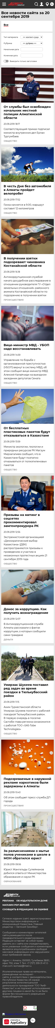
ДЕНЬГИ (8, 639)
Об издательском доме (32, 900)
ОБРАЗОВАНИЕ (12, 881)
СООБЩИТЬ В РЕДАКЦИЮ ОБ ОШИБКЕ (25, 909)
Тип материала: (11, 37)
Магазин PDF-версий (15, 905)
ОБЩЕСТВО (10, 141)
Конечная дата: (11, 55)
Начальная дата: (11, 49)
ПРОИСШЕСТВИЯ (14, 300)
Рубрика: (8, 43)
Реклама (8, 900)
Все (6, 24)
